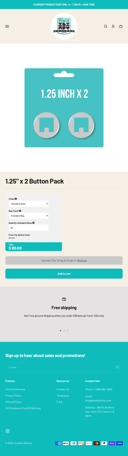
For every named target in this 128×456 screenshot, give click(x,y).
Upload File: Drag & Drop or (64, 260)
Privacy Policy (13, 395)
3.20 (12, 238)
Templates (62, 395)
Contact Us (62, 389)
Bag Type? (30, 210)
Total (11, 244)
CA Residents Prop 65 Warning (22, 408)
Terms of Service (15, 389)
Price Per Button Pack (19, 235)
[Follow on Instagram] (7, 431)
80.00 (17, 248)
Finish (27, 198)
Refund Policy (13, 401)
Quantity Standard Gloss (34, 222)
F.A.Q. (59, 401)
